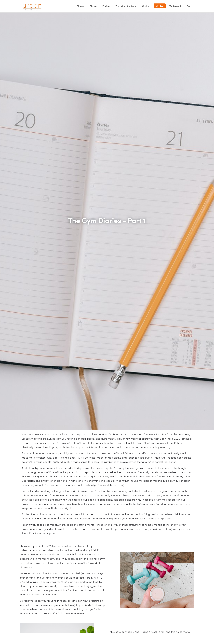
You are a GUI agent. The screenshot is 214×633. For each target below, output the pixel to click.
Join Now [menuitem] (159, 5)
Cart (189, 6)
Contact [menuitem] (146, 6)
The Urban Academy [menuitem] (126, 6)
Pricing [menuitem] (106, 6)
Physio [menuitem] (93, 6)
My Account (175, 6)
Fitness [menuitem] (80, 6)
